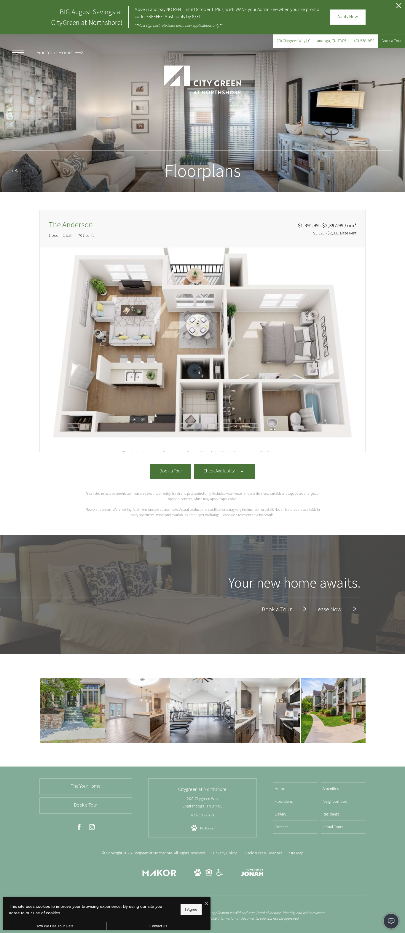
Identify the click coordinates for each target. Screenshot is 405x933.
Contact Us (158, 926)
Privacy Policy (225, 853)
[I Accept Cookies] (206, 903)
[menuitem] (295, 789)
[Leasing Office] (72, 710)
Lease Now (329, 609)
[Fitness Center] (202, 710)
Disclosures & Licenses (263, 853)
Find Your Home (54, 52)
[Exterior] (333, 710)
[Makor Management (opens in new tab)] (159, 874)
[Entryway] (137, 710)
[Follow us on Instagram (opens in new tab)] (92, 828)
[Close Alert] (399, 7)
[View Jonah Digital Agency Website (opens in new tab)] (252, 873)
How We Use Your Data (55, 926)
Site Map (296, 853)
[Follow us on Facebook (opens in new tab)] (79, 828)
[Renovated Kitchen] (267, 710)
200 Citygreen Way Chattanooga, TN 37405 (202, 802)
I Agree (191, 909)
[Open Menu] (18, 52)
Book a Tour (277, 609)
